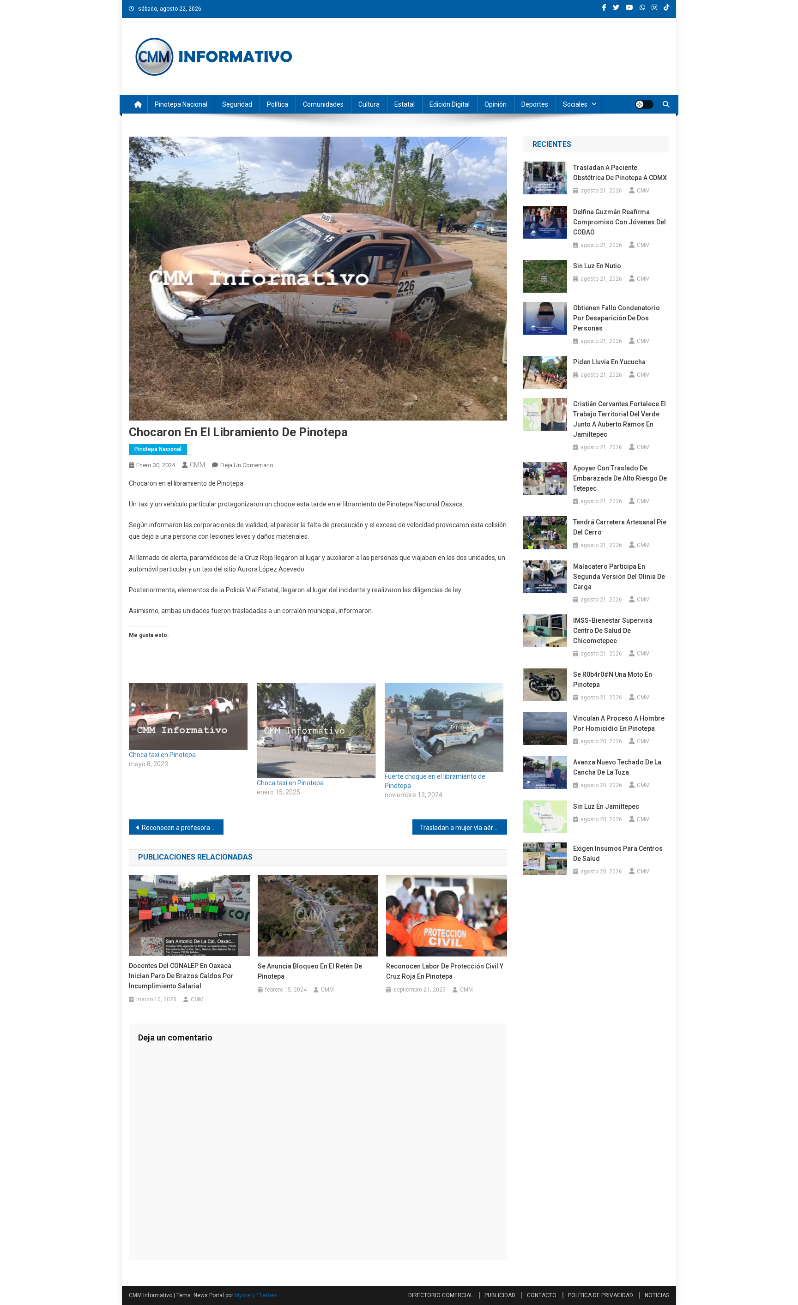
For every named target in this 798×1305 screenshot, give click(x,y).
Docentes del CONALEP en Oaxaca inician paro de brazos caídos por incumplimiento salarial (181, 976)
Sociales (575, 104)
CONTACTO (541, 1295)
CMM (197, 465)
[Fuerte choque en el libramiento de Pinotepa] (444, 727)
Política (277, 104)
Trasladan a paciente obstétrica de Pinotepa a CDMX (620, 172)
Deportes (534, 104)
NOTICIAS (657, 1295)
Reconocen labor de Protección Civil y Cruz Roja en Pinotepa (444, 971)
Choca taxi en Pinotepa (162, 754)
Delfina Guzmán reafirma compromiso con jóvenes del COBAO (619, 222)
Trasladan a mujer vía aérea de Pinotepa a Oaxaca (463, 827)
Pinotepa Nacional (181, 104)
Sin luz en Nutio (597, 266)
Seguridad (237, 104)
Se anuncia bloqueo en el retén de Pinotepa (310, 971)
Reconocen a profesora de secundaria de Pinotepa (183, 827)
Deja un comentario (246, 465)
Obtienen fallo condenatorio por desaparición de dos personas (616, 318)
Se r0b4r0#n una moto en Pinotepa (612, 679)
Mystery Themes (256, 1295)
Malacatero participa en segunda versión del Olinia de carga (619, 576)
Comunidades (323, 104)
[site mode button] (644, 104)
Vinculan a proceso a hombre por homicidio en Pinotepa (619, 723)
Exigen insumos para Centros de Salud (618, 853)
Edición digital (449, 104)
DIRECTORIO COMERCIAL (440, 1295)
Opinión (495, 104)
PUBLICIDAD (499, 1295)
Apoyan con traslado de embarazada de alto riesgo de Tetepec (620, 478)
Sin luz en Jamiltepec (606, 806)
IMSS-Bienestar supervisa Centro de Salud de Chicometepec (613, 630)
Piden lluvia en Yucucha (609, 362)
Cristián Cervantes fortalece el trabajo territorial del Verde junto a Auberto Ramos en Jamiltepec (619, 419)
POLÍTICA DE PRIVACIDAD (600, 1295)
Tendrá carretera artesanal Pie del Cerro (619, 527)
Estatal (404, 104)
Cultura (369, 104)
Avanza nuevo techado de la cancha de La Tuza (617, 767)
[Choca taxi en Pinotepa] (188, 717)
